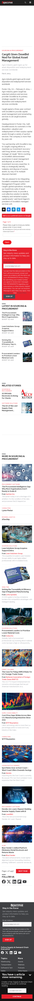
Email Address (9, 262)
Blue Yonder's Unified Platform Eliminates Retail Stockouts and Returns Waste (15, 850)
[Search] (25, 2)
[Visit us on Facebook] (4, 882)
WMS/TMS (5, 587)
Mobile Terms (8, 293)
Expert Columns (8, 669)
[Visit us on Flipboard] (19, 882)
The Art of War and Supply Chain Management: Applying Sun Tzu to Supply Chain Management (10, 408)
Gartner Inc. (10, 494)
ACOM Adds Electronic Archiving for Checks (10, 395)
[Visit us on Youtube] (24, 882)
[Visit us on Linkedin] (14, 882)
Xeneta (8, 773)
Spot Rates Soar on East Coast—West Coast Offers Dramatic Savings (16, 769)
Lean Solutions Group (14, 553)
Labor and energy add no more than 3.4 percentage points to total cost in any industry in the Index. (16, 727)
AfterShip (6, 519)
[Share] (9, 209)
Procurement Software (11, 484)
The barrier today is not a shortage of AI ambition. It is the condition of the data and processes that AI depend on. (16, 499)
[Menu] (30, 2)
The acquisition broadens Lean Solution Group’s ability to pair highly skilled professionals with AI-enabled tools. (16, 558)
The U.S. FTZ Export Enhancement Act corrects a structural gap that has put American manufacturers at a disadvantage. (16, 684)
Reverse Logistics (8, 517)
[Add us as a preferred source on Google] (23, 209)
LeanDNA (9, 814)
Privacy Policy (22, 293)
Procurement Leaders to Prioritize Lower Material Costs (11, 355)
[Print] (4, 209)
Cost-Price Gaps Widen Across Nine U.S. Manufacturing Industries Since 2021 (16, 717)
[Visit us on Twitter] (9, 882)
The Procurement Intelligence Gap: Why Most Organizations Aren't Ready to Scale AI (11, 315)
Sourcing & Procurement (12, 50)
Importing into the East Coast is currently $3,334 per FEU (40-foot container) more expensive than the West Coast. (17, 778)
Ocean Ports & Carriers (10, 765)
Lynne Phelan (7, 510)
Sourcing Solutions (9, 546)
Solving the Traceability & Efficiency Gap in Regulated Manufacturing (9, 342)
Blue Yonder (10, 855)
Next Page (23, 871)
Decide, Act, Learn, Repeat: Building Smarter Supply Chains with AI (16, 810)
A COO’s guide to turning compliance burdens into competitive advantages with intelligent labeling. (17, 599)
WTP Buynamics (12, 723)
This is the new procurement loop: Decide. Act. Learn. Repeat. (14, 818)
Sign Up (9, 296)
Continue (17, 996)
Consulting (6, 508)
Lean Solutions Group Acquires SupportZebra (11, 328)
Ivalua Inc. (10, 636)
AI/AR (4, 845)
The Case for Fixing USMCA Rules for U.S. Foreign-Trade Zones (17, 673)
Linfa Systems (11, 595)
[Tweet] (18, 209)
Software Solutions (9, 403)
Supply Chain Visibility (10, 713)
